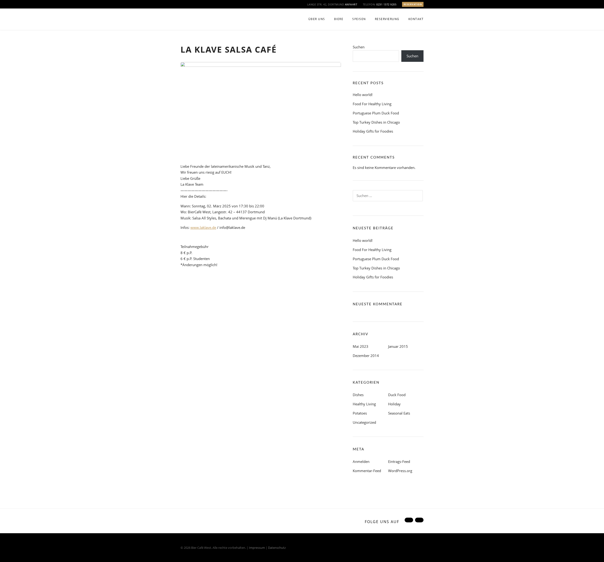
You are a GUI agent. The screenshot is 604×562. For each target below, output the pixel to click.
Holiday (394, 404)
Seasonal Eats (399, 413)
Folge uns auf (382, 521)
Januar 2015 (398, 346)
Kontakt (416, 19)
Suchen (359, 47)
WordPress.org (400, 470)
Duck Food (397, 394)
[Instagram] (419, 521)
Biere (339, 19)
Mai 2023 (360, 346)
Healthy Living (364, 404)
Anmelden (361, 461)
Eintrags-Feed (399, 461)
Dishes (358, 394)
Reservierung (387, 19)
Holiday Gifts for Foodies (373, 131)
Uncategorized (364, 422)
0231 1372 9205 (386, 4)
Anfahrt (351, 4)
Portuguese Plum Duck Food (376, 113)
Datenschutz (277, 547)
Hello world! (363, 94)
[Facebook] (408, 521)
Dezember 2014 (366, 355)
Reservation (413, 4)
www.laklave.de (203, 227)
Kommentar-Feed (367, 470)
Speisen (359, 19)
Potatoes (360, 413)
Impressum (257, 547)
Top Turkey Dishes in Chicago (376, 122)
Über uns (316, 19)
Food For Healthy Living (372, 103)
